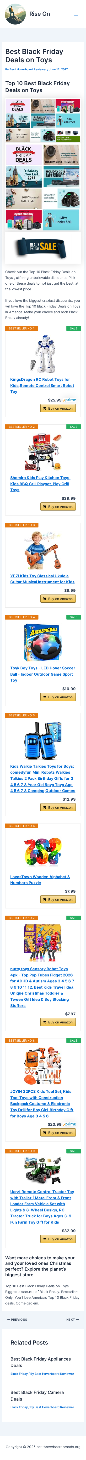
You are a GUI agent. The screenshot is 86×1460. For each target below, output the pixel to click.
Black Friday (19, 1374)
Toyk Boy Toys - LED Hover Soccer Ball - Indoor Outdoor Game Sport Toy (42, 674)
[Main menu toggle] (76, 14)
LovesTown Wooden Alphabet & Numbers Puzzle (40, 879)
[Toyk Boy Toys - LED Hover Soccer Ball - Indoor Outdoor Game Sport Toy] (42, 642)
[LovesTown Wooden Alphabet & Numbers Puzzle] (42, 851)
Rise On (39, 13)
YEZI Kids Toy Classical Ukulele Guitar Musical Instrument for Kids (42, 579)
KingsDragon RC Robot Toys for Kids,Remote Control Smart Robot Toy (42, 385)
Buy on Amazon (60, 408)
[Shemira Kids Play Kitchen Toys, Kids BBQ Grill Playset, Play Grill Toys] (42, 452)
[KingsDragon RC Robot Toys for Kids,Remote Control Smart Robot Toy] (42, 354)
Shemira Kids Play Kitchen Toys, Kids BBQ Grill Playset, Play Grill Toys (40, 483)
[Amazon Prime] (69, 399)
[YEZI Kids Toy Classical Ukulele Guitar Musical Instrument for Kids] (42, 550)
